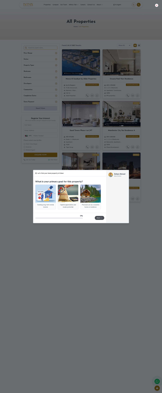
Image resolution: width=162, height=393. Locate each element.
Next (98, 218)
